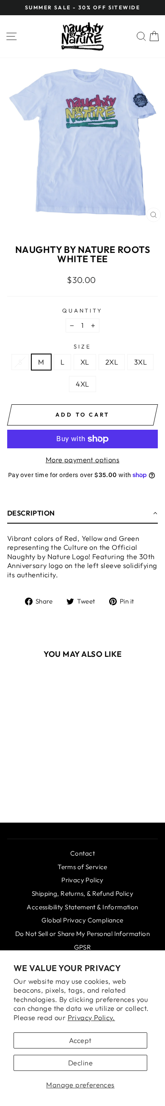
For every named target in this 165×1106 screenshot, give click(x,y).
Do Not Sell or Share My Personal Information (82, 934)
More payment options (82, 459)
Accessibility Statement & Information (82, 907)
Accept (80, 1040)
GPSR (82, 947)
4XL (82, 383)
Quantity (82, 310)
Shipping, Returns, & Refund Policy (82, 893)
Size (82, 346)
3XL (140, 361)
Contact (82, 853)
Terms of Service (82, 867)
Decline (80, 1062)
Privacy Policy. (91, 1017)
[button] (82, 514)
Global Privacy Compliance (82, 920)
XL (84, 361)
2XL (111, 361)
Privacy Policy (82, 880)
